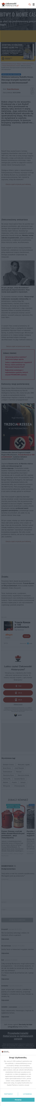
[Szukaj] (29, 4)
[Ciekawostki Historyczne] (11, 4)
